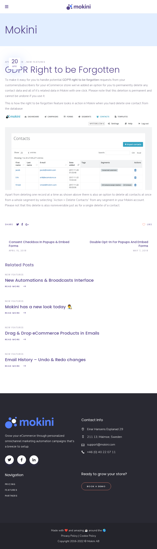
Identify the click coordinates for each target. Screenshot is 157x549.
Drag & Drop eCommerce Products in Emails (52, 333)
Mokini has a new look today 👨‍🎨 (38, 307)
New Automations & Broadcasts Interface (49, 280)
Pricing (10, 484)
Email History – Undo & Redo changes (45, 360)
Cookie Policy (88, 536)
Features (11, 490)
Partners (11, 495)
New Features (35, 61)
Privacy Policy (69, 536)
